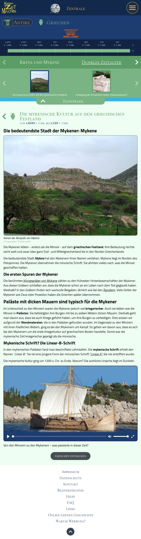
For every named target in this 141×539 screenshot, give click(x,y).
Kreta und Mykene (39, 62)
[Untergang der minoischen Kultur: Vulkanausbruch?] (101, 83)
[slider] (59, 436)
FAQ (70, 502)
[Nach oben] (70, 532)
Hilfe (70, 496)
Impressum (70, 472)
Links (70, 509)
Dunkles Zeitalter (101, 62)
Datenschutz (70, 478)
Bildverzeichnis (70, 490)
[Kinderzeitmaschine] (9, 8)
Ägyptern (109, 290)
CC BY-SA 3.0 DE (24, 241)
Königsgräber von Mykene (40, 280)
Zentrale (75, 8)
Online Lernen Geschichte (70, 515)
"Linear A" (96, 354)
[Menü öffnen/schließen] (132, 8)
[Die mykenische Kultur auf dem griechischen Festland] (39, 83)
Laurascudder (11, 241)
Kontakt (70, 484)
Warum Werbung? (70, 521)
